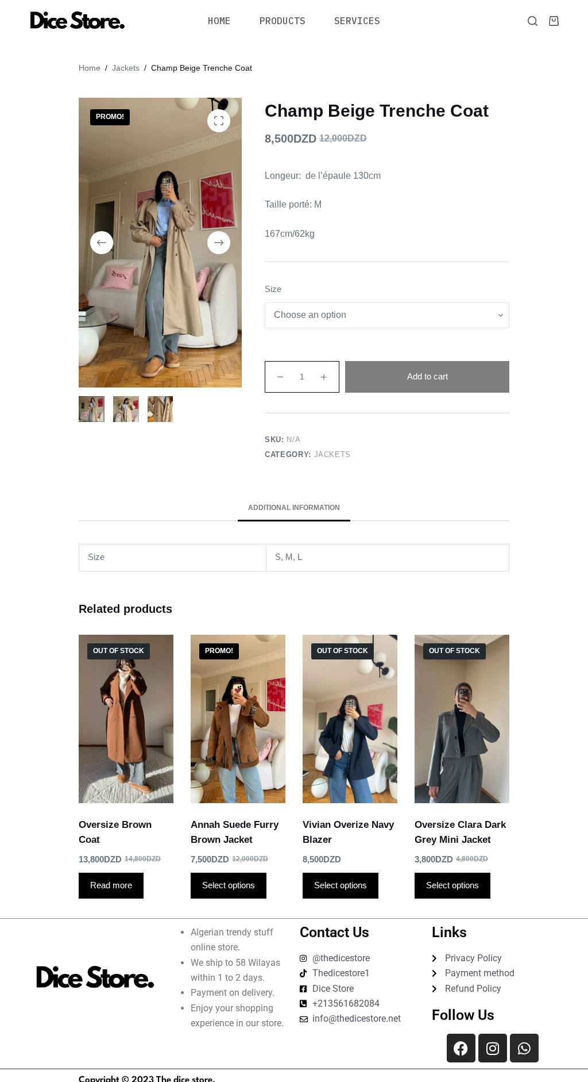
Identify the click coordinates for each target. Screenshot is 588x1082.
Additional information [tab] (294, 508)
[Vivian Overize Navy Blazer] (350, 719)
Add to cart (427, 376)
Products (282, 20)
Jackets (332, 454)
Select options (228, 885)
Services (357, 20)
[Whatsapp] (524, 1048)
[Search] (532, 21)
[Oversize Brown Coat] (126, 719)
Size (273, 289)
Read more (111, 885)
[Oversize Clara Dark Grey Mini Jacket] (462, 719)
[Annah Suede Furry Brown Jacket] (238, 719)
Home (219, 20)
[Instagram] (492, 1048)
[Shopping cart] (554, 21)
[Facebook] (461, 1048)
